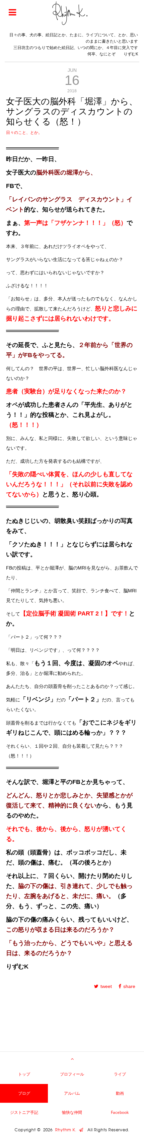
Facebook (120, 1112)
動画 (120, 1093)
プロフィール (72, 1074)
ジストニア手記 (24, 1112)
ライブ (120, 1074)
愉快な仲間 (72, 1112)
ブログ (24, 1093)
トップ (24, 1074)
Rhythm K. (67, 1130)
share (129, 986)
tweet (106, 986)
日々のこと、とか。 (24, 132)
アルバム (72, 1093)
